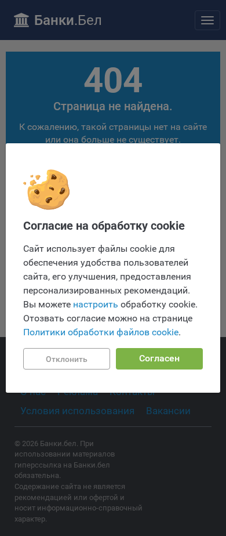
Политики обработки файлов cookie (100, 332)
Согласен (159, 358)
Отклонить (67, 359)
